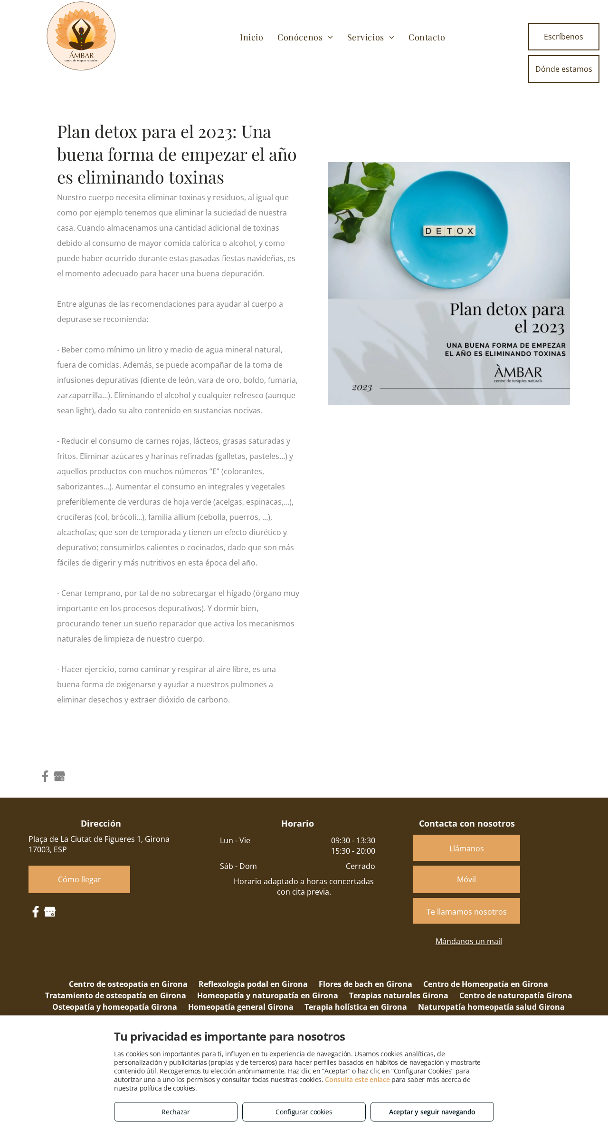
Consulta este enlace (357, 1079)
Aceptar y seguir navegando (432, 1111)
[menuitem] (251, 37)
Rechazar (176, 1111)
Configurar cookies (304, 1111)
